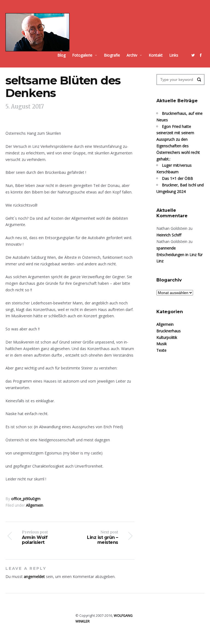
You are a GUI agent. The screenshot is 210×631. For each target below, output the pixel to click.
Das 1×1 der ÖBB (177, 178)
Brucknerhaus (168, 330)
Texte (161, 350)
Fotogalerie (82, 55)
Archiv (132, 55)
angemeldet (34, 576)
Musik (161, 343)
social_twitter (193, 55)
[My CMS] (37, 32)
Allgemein (34, 505)
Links (173, 55)
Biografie (112, 55)
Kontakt (156, 55)
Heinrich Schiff (168, 234)
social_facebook (201, 55)
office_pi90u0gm (25, 498)
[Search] (199, 79)
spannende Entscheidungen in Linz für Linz (179, 254)
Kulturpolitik (166, 337)
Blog (61, 55)
